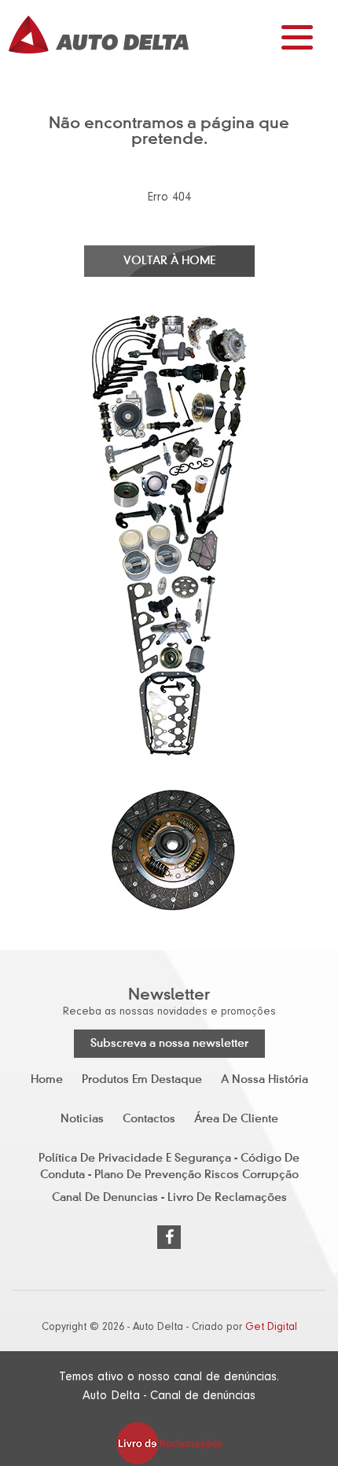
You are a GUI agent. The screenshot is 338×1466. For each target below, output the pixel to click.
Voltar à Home (169, 261)
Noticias (82, 1119)
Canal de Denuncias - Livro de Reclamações (169, 1197)
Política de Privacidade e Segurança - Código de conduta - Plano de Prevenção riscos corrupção (169, 1165)
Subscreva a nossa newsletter (169, 1043)
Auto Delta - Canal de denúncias (169, 1395)
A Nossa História (264, 1079)
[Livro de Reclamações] (169, 1442)
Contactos (149, 1119)
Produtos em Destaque (142, 1079)
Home (47, 1079)
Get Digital (271, 1327)
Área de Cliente (236, 1119)
